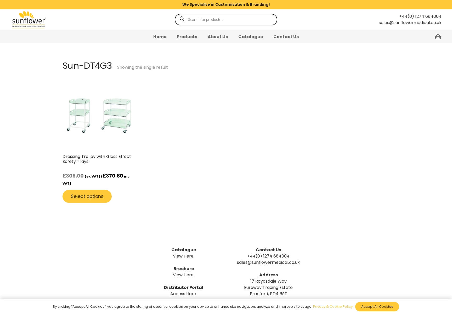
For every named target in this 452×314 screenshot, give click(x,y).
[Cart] (438, 36)
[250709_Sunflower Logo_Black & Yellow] (28, 19)
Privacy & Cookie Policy (333, 306)
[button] (201, 36)
